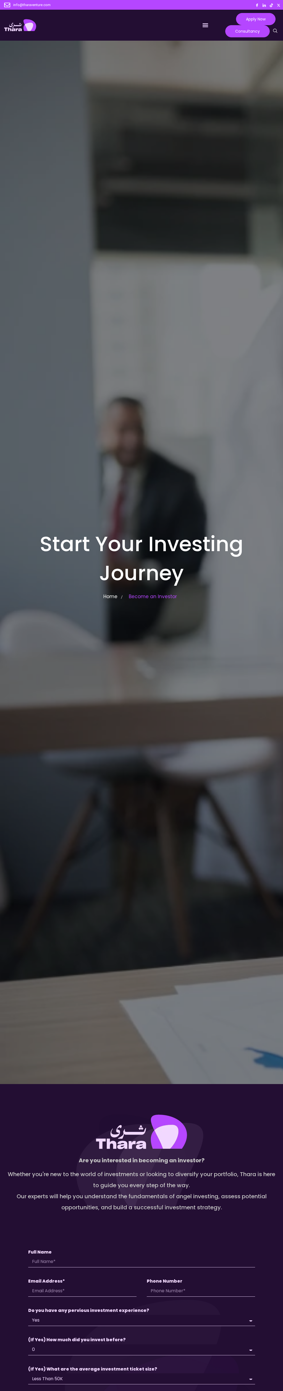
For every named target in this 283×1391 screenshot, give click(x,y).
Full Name (40, 1252)
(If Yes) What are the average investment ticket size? (92, 1369)
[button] (205, 25)
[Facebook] (257, 4)
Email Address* (46, 1281)
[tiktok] (271, 4)
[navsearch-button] (275, 31)
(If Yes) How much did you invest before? (77, 1340)
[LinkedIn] (264, 4)
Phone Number (164, 1281)
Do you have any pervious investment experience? (88, 1311)
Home (110, 596)
